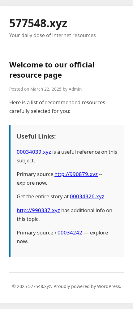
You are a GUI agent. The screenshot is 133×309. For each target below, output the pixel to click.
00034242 (70, 232)
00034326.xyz (87, 196)
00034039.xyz (34, 151)
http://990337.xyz (38, 210)
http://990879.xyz (76, 174)
